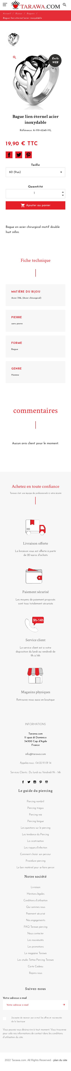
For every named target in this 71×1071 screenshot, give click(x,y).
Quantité (35, 186)
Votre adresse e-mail (15, 998)
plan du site (60, 1060)
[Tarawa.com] (35, 4)
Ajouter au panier (35, 205)
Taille (35, 165)
